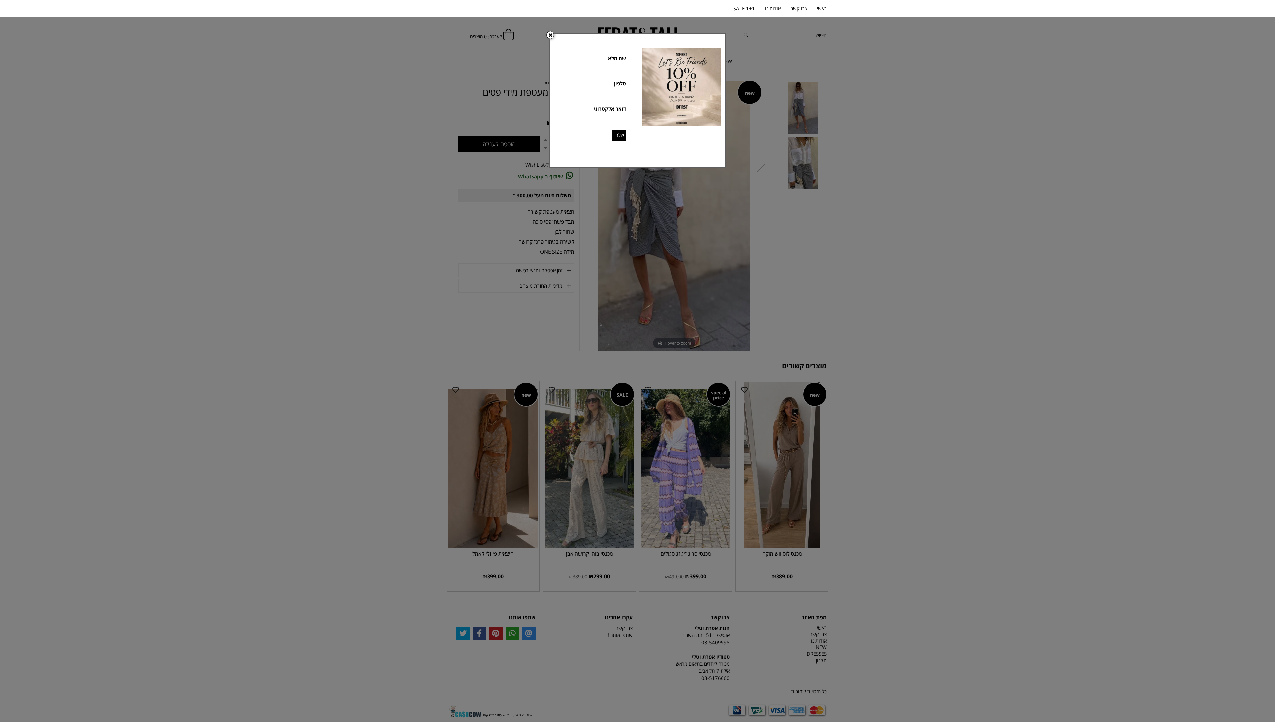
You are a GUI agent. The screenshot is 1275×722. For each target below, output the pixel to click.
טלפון (620, 83)
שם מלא (617, 58)
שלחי (619, 135)
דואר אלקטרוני (610, 108)
